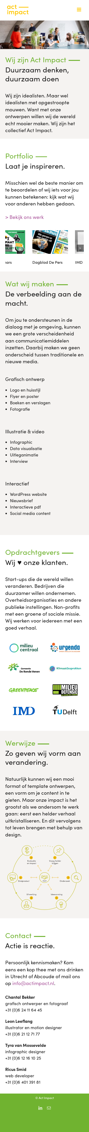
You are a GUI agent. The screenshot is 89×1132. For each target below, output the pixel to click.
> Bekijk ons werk (24, 216)
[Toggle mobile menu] (79, 9)
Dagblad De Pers (20, 262)
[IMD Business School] (66, 233)
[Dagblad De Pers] (23, 233)
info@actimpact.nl (33, 983)
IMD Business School (66, 262)
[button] (8, 248)
